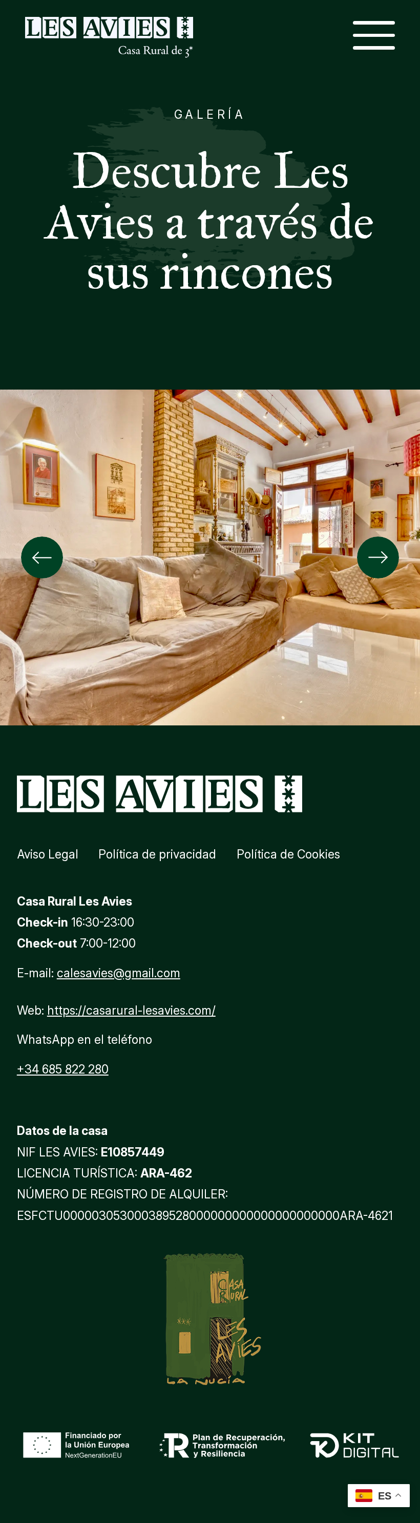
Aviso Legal (47, 854)
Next (378, 557)
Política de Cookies (288, 854)
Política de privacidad (157, 854)
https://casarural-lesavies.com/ (131, 1010)
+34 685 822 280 (63, 1069)
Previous (42, 557)
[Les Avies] (109, 37)
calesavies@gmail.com (118, 973)
